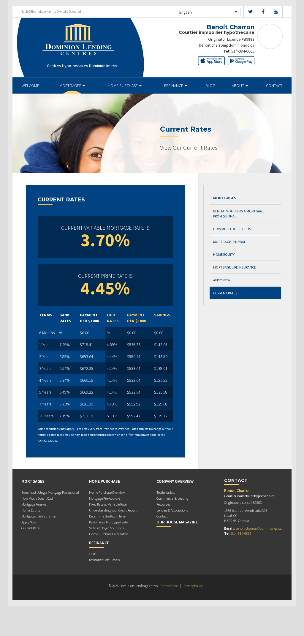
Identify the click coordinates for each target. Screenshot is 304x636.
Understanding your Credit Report (113, 510)
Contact (274, 85)
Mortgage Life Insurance (234, 267)
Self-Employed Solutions (106, 528)
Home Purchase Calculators (108, 534)
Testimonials (165, 492)
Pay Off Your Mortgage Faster (109, 522)
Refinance (174, 85)
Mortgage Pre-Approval (105, 498)
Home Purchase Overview (107, 492)
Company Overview (175, 481)
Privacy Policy (192, 585)
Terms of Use (169, 585)
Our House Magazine (177, 522)
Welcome (30, 85)
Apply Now (221, 280)
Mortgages (70, 85)
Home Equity (224, 254)
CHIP (92, 554)
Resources (163, 504)
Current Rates (225, 293)
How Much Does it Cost (233, 229)
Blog (210, 85)
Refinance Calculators (104, 560)
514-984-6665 (242, 51)
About (238, 85)
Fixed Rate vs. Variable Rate (107, 504)
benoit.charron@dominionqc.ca (226, 45)
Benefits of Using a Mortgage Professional (238, 213)
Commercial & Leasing (172, 498)
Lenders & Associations (172, 510)
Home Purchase (123, 85)
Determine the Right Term (107, 516)
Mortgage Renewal (229, 241)
